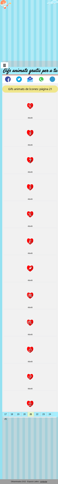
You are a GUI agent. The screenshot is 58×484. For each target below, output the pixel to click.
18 (12, 414)
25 (5, 419)
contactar (43, 482)
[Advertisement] (29, 29)
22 (37, 414)
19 (18, 414)
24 (50, 414)
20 (24, 414)
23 (43, 414)
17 (5, 414)
